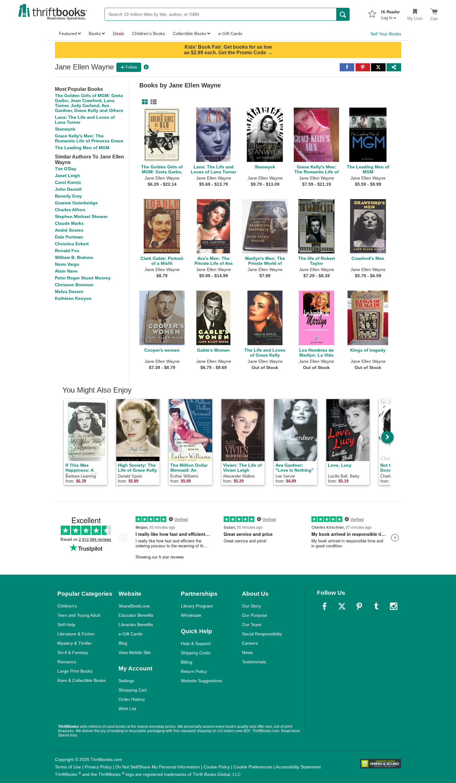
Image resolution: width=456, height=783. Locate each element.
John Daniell (68, 189)
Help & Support (196, 643)
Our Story (251, 605)
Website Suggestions (201, 680)
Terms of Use (68, 766)
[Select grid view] (143, 102)
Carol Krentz (68, 182)
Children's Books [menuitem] (148, 33)
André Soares (69, 230)
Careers (250, 643)
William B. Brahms (74, 257)
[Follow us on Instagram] (393, 606)
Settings (126, 680)
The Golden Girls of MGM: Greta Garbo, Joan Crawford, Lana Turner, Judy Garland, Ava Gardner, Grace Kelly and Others (89, 103)
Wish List (127, 708)
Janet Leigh (67, 175)
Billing (186, 662)
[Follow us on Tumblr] (376, 606)
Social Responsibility (262, 633)
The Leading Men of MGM (82, 147)
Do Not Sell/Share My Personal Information (157, 766)
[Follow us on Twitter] (341, 606)
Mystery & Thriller (74, 643)
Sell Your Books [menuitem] (385, 33)
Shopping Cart (132, 689)
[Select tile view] (152, 102)
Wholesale (191, 615)
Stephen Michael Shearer (81, 216)
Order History (131, 699)
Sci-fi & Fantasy (72, 652)
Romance (66, 661)
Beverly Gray (68, 196)
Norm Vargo (67, 264)
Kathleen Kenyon (73, 298)
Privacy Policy (98, 766)
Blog (122, 643)
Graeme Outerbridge (76, 202)
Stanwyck (65, 129)
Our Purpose (254, 615)
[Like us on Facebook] (324, 606)
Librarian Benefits (135, 624)
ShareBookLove (134, 605)
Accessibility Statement (298, 766)
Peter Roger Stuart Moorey (83, 277)
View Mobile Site (134, 652)
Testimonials (254, 661)
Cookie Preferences (253, 766)
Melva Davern (69, 291)
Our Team (252, 624)
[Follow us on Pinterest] (359, 606)
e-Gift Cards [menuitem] (230, 33)
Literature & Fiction (76, 633)
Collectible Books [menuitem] (189, 33)
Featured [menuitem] (68, 33)
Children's (67, 605)
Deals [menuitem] (118, 33)
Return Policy (194, 671)
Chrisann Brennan (74, 284)
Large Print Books (74, 671)
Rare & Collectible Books (81, 680)
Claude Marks (69, 223)
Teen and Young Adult (78, 615)
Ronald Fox (67, 250)
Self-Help (66, 624)
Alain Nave (66, 271)
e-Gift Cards (130, 633)
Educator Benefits (135, 615)
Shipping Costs (195, 652)
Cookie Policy (216, 766)
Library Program (197, 605)
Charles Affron (70, 209)
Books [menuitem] (95, 33)
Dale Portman (69, 236)
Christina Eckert (72, 243)
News (247, 652)
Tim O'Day (65, 168)
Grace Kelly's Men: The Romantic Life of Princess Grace (89, 138)
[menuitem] (390, 13)
